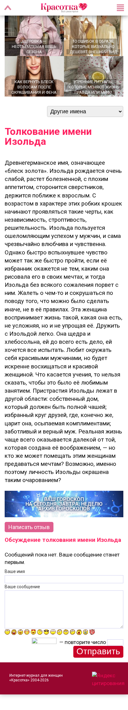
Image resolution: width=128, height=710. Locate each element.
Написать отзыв (29, 527)
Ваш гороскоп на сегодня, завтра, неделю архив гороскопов (64, 504)
